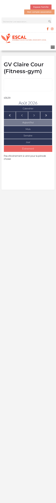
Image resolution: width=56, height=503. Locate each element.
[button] (52, 47)
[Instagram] (52, 28)
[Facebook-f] (47, 28)
